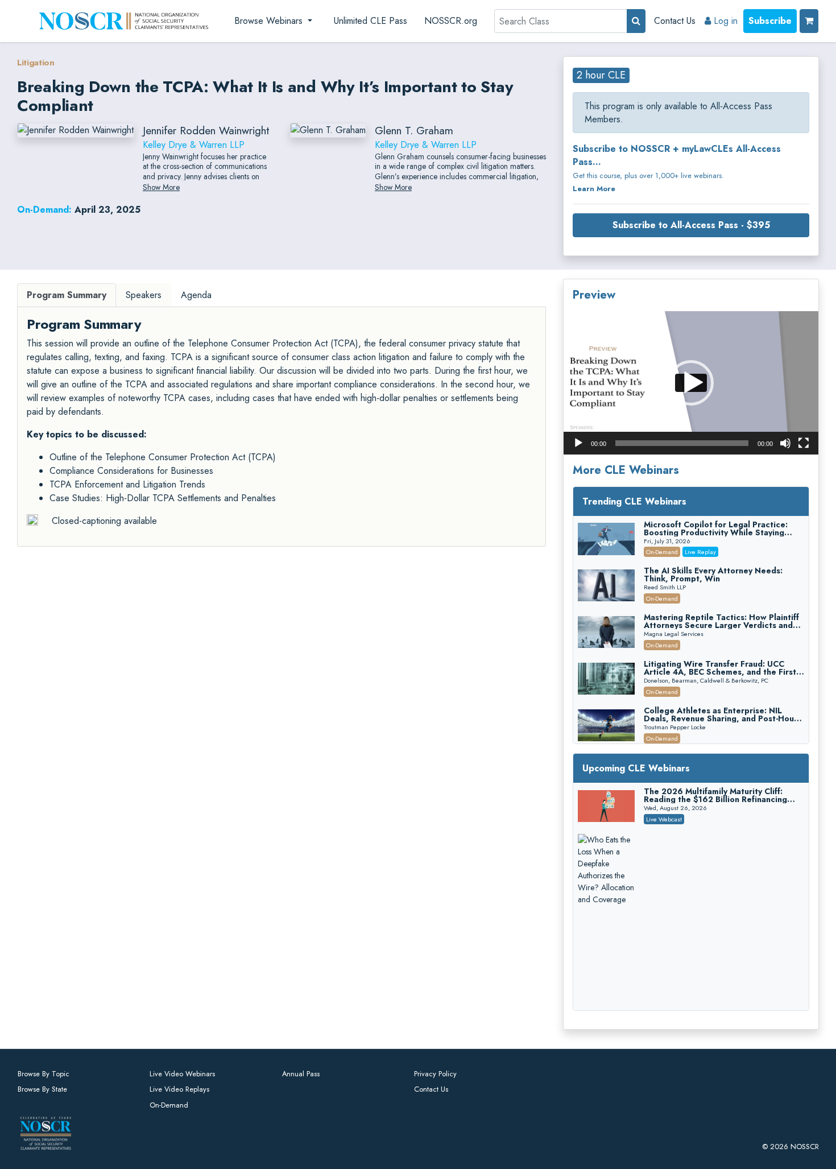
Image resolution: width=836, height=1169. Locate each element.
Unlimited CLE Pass (370, 20)
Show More (161, 187)
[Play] (578, 443)
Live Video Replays (179, 1089)
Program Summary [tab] (66, 294)
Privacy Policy (435, 1073)
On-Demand (169, 1105)
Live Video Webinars (182, 1073)
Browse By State (42, 1089)
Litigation (36, 62)
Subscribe (770, 20)
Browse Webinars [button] (269, 20)
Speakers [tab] (144, 294)
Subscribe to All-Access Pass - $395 (691, 225)
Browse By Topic (43, 1073)
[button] (691, 383)
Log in (724, 20)
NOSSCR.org (450, 20)
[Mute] (785, 443)
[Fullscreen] (803, 443)
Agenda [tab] (196, 294)
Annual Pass (301, 1073)
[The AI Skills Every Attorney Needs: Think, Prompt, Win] (606, 585)
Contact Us (675, 20)
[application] (691, 383)
